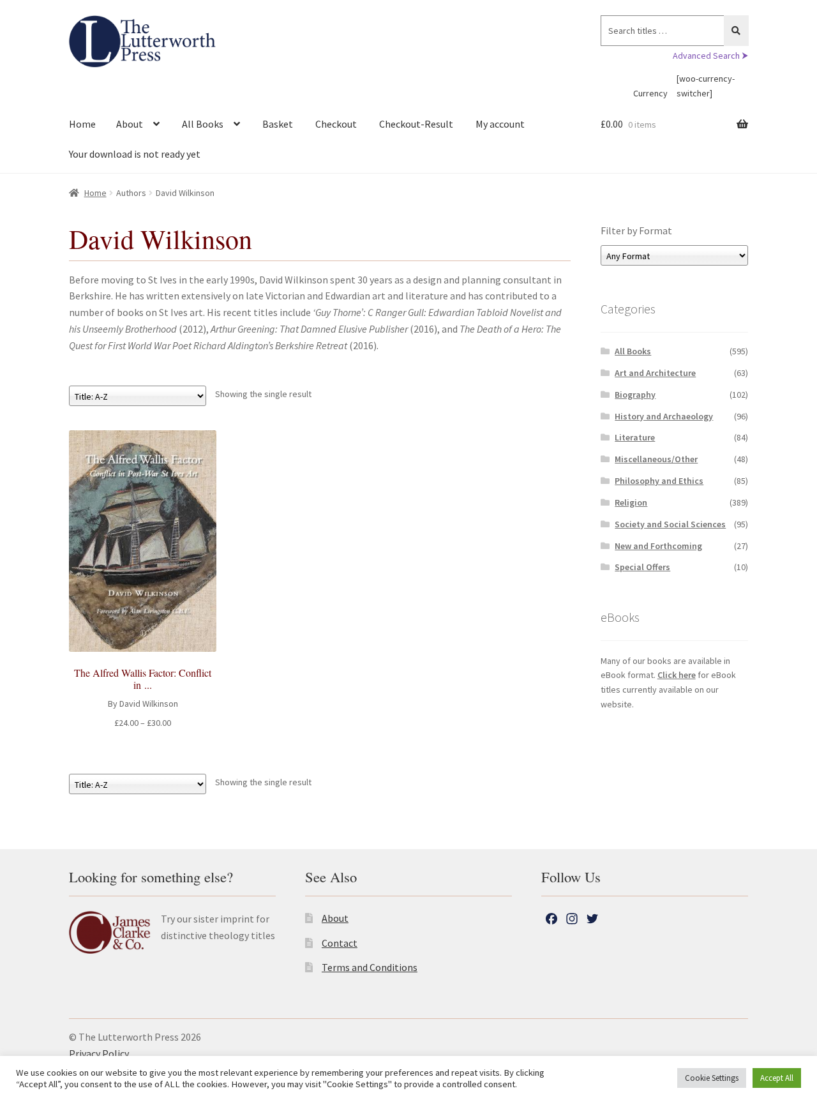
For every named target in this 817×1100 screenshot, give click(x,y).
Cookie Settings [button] (711, 1078)
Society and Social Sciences (670, 524)
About (129, 123)
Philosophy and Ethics (659, 480)
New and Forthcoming (658, 546)
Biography (635, 394)
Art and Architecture (655, 373)
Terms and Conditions (369, 967)
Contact (339, 943)
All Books (202, 123)
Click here (676, 675)
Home (82, 123)
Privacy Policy (99, 1053)
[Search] (736, 30)
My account (500, 123)
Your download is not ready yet (134, 153)
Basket (277, 123)
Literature (635, 437)
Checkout (336, 123)
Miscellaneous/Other (656, 459)
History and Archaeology (664, 416)
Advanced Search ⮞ (710, 55)
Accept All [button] (776, 1078)
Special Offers (642, 567)
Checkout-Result (416, 123)
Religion (631, 502)
